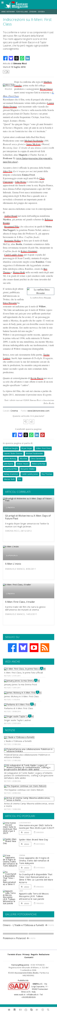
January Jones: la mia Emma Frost (20, 684)
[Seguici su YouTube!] (34, 648)
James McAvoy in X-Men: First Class (21, 696)
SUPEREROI (12, 555)
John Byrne (20, 181)
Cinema (14, 410)
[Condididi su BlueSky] (10, 58)
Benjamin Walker (12, 240)
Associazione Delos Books (27, 972)
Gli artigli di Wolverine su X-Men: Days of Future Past (28, 517)
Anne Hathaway (8, 12)
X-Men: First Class (43, 448)
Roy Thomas (47, 474)
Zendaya (32, 12)
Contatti (28, 957)
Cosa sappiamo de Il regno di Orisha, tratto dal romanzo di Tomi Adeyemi (34, 860)
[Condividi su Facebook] (5, 58)
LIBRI (21, 891)
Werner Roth (19, 272)
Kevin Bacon (37, 378)
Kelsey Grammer (29, 251)
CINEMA (10, 507)
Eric (19, 479)
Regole (34, 954)
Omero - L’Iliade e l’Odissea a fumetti (23, 925)
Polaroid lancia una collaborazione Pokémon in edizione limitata (27, 756)
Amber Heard (10, 215)
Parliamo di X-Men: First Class (18, 708)
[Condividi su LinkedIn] (27, 58)
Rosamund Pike (11, 226)
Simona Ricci (20, 63)
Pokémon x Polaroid (14, 938)
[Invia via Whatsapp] (22, 58)
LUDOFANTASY (25, 822)
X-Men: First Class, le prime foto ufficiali (23, 672)
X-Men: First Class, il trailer (20, 601)
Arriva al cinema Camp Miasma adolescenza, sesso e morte (29, 804)
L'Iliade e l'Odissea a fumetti (18, 741)
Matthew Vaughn (11, 448)
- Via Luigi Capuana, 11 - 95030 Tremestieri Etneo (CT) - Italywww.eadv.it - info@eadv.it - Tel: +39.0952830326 (31, 990)
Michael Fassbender (33, 140)
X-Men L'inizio (13, 563)
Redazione (44, 954)
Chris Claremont (38, 458)
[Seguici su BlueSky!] (23, 648)
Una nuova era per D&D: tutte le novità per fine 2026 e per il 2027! (36, 826)
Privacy (26, 954)
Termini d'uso (14, 954)
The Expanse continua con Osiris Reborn (24, 789)
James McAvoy (33, 144)
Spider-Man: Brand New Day (33, 839)
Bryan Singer (46, 88)
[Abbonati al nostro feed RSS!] (45, 648)
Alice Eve (7, 171)
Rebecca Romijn (39, 463)
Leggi (26, 832)
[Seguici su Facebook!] (12, 648)
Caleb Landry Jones (13, 254)
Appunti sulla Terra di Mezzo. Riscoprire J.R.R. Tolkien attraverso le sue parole (34, 896)
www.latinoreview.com (38, 410)
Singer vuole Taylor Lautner (17, 720)
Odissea (41, 12)
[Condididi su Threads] (16, 58)
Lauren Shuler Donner (13, 453)
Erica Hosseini (10, 302)
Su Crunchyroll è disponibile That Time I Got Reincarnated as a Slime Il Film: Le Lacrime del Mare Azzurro (36, 878)
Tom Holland (22, 12)
